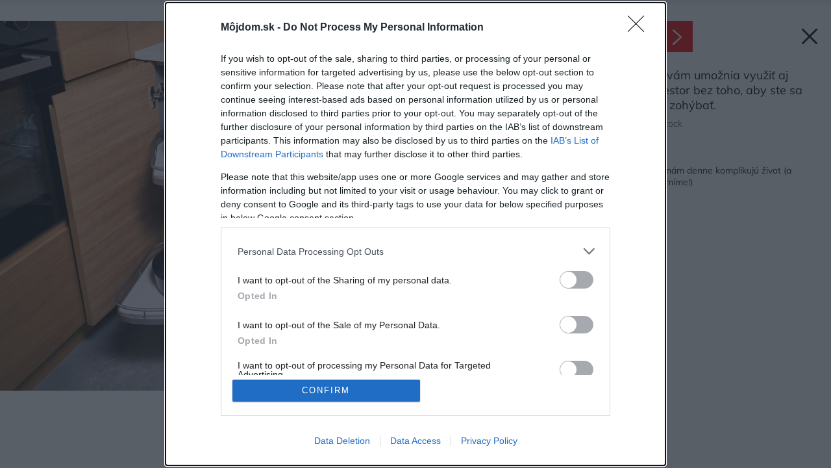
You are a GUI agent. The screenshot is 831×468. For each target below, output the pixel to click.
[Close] (640, 28)
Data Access (415, 441)
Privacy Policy (489, 441)
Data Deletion (342, 441)
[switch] (576, 280)
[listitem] (415, 251)
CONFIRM (326, 390)
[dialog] (415, 234)
